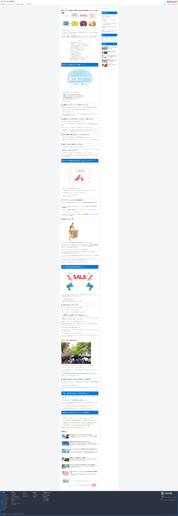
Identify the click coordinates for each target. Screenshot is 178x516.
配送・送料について (14, 499)
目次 (78, 40)
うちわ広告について (25, 496)
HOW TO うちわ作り (25, 494)
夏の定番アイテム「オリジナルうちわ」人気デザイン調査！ (109, 20)
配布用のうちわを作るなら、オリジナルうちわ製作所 (70, 427)
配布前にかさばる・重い (74, 51)
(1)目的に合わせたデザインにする (76, 54)
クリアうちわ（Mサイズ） (4, 499)
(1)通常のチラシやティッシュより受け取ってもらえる (79, 43)
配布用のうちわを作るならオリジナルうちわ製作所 (77, 59)
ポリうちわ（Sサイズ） (4, 495)
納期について (13, 500)
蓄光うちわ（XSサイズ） (4, 503)
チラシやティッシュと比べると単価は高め (77, 50)
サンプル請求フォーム (36, 495)
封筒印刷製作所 (45, 496)
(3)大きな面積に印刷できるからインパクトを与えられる (79, 46)
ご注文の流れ (17, 4)
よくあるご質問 (28, 4)
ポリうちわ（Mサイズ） (4, 494)
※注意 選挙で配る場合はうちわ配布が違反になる (77, 58)
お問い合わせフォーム (36, 494)
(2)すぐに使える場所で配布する (75, 55)
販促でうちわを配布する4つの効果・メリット (77, 42)
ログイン (166, 4)
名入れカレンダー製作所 (46, 495)
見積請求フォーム (35, 496)
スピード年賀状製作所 (46, 499)
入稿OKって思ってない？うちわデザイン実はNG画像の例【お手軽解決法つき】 (109, 31)
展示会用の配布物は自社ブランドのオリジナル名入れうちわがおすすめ (109, 17)
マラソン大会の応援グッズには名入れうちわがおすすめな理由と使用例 (109, 24)
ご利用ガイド (22, 4)
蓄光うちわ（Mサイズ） (4, 500)
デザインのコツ (25, 495)
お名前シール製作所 (45, 500)
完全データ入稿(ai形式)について (15, 496)
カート (170, 4)
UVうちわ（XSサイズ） (4, 507)
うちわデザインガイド (10, 4)
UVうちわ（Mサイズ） (4, 504)
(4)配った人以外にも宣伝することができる (77, 47)
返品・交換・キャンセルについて (15, 503)
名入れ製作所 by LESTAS (46, 494)
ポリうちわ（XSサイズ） (4, 496)
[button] (116, 8)
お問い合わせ (175, 4)
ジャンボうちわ (3, 508)
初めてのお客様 (13, 494)
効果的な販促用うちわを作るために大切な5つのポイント (109, 27)
